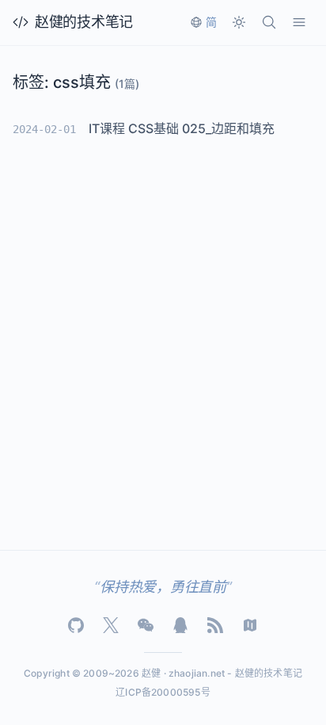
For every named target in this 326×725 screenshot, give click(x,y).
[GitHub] (76, 625)
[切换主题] (239, 22)
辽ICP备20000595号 (163, 692)
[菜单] (299, 22)
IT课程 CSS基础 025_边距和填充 (182, 128)
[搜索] (269, 22)
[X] (111, 625)
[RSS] (215, 625)
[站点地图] (250, 625)
